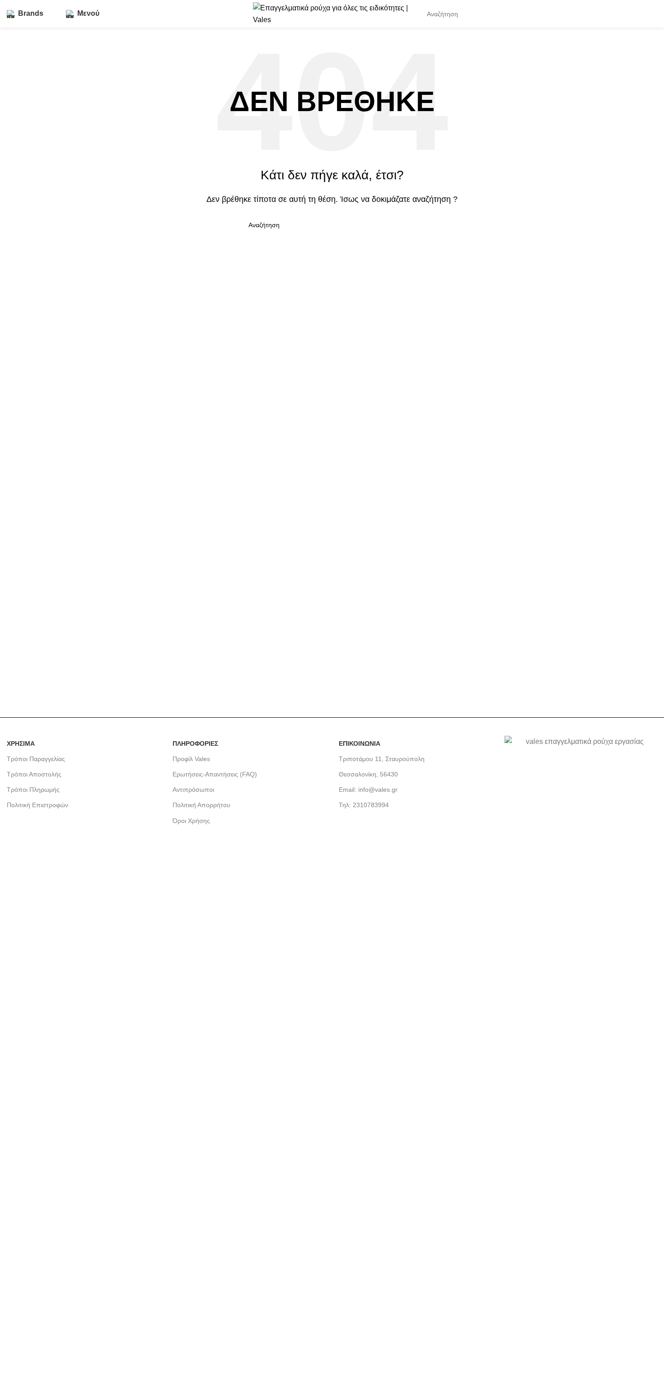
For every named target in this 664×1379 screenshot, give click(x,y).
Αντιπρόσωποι (193, 789)
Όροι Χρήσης (191, 820)
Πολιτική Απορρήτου (201, 805)
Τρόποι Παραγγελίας (36, 758)
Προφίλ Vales (191, 758)
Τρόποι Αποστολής (34, 774)
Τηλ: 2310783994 (364, 805)
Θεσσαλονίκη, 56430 (368, 774)
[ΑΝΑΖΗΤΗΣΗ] (630, 14)
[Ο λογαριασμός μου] (653, 14)
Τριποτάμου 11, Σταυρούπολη (382, 758)
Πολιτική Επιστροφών (37, 805)
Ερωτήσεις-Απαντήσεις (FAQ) (215, 774)
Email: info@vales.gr (368, 789)
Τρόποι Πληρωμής (33, 789)
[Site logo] (332, 13)
